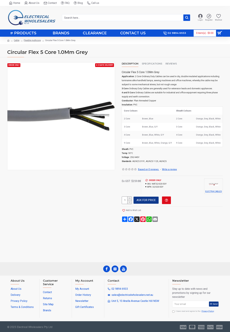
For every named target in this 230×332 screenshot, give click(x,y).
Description (130, 63)
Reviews (171, 63)
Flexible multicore (32, 40)
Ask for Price (146, 200)
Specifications (152, 63)
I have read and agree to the (195, 311)
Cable (16, 40)
